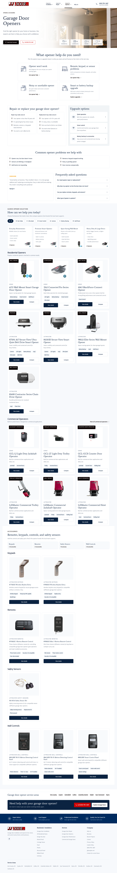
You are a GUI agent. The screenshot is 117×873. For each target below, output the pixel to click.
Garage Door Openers (67, 834)
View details (16, 302)
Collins (74, 795)
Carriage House (41, 842)
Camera (54, 221)
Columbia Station (83, 795)
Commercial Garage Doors (69, 839)
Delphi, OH (55, 866)
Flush (38, 845)
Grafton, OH (89, 866)
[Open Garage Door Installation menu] (52, 4)
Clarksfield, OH (28, 866)
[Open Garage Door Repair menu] (61, 4)
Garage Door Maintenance (68, 836)
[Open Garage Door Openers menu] (71, 4)
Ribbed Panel (40, 853)
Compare (31, 302)
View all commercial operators (99, 421)
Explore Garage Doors (99, 805)
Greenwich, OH (98, 866)
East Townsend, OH (65, 866)
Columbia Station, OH (46, 866)
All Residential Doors (42, 834)
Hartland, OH (11, 868)
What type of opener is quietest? (66, 198)
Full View (39, 856)
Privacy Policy (90, 842)
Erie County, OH (12, 866)
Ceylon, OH (20, 866)
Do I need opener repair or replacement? (68, 180)
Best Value (20, 221)
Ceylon (61, 795)
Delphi (92, 795)
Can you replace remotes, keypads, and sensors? (71, 192)
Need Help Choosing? (12, 42)
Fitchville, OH (81, 866)
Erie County (53, 795)
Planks (38, 847)
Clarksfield (68, 795)
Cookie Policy (90, 845)
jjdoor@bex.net (90, 850)
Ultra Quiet (31, 221)
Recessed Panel (41, 850)
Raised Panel (40, 839)
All (11, 221)
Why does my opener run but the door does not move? (72, 186)
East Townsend (100, 795)
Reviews (89, 834)
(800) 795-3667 (91, 847)
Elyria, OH (74, 866)
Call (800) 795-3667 (28, 42)
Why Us (89, 831)
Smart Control (42, 221)
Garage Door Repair (67, 831)
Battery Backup (65, 221)
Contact (89, 839)
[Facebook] (9, 838)
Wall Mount (77, 221)
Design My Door (41, 836)
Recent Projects (91, 836)
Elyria (107, 795)
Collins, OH (36, 866)
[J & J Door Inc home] (19, 4)
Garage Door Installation (43, 831)
